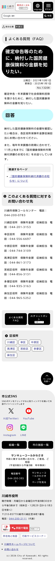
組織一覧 (14, 445)
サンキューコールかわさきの (39, 477)
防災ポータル (23, 6)
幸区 (23, 342)
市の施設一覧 (41, 445)
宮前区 (24, 348)
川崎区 (11, 342)
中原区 (35, 342)
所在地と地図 (10, 536)
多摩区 (38, 348)
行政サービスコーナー (34, 536)
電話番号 (16, 478)
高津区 (11, 348)
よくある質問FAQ (16, 319)
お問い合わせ (11, 549)
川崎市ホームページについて (19, 544)
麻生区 (11, 355)
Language (38, 9)
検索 (49, 16)
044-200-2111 (18, 518)
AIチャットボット (39, 319)
